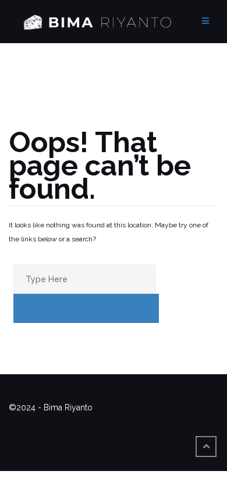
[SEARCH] (86, 308)
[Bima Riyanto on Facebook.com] (91, 421)
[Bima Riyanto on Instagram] (138, 421)
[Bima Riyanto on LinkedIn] (186, 421)
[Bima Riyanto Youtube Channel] (162, 421)
